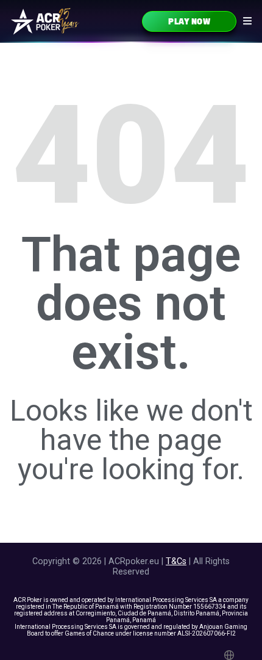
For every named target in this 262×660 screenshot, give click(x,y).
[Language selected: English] (231, 655)
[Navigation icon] (247, 21)
